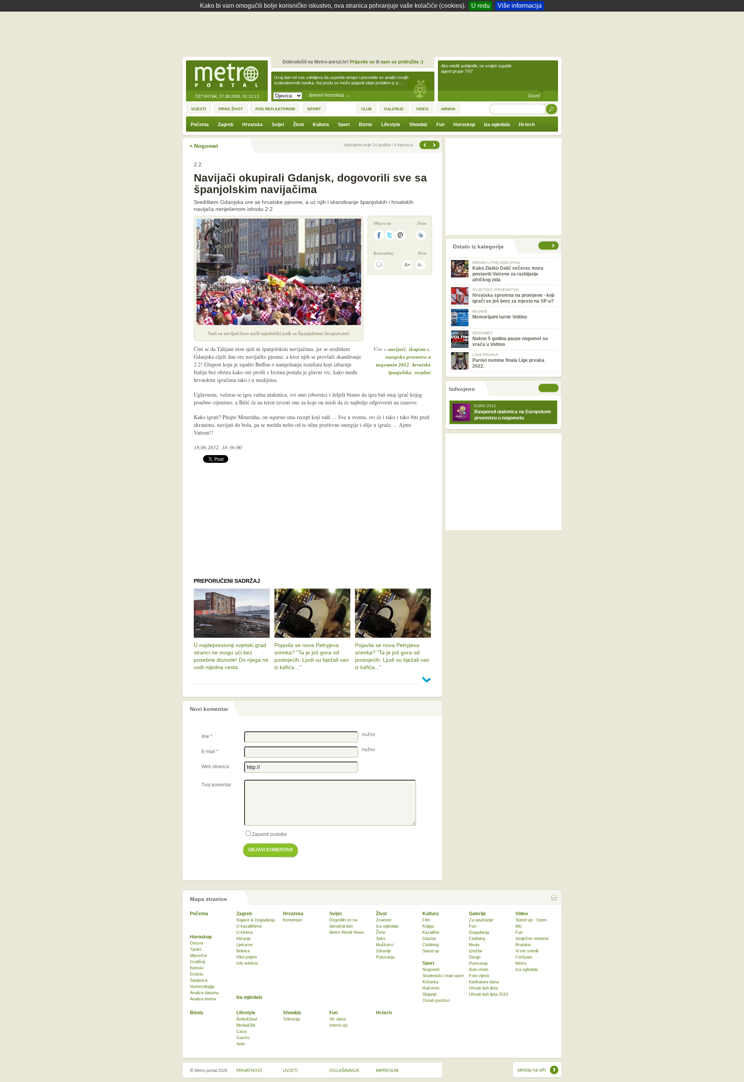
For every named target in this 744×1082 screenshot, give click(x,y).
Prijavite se (362, 62)
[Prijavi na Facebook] (379, 235)
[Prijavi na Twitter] (389, 235)
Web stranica (215, 766)
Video (521, 913)
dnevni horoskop (329, 95)
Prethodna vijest (435, 145)
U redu (480, 5)
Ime (207, 736)
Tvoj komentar (216, 785)
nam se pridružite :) (402, 62)
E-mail (210, 751)
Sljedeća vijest (424, 145)
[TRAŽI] (552, 109)
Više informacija (520, 5)
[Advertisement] (374, 32)
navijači (397, 349)
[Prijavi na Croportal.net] (400, 235)
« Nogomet (203, 146)
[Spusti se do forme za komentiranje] (379, 264)
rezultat (423, 372)
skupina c (419, 349)
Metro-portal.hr (226, 75)
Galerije (477, 913)
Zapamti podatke (269, 834)
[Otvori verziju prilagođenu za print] (420, 235)
